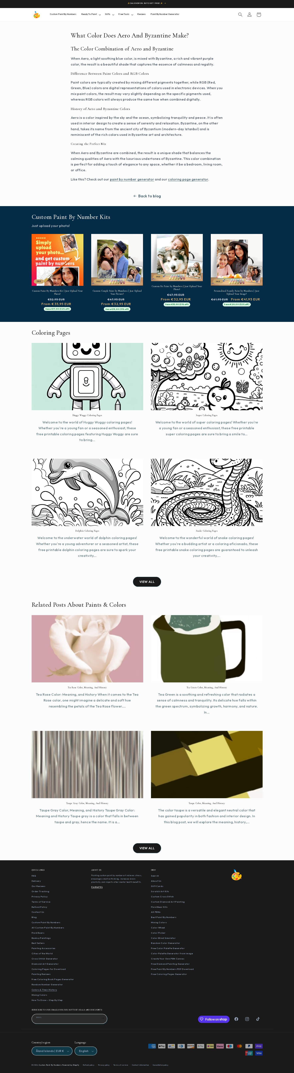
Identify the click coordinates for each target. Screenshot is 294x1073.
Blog (34, 917)
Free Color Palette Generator (168, 948)
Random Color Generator (165, 943)
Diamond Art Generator (45, 963)
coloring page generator (188, 179)
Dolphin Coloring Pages (87, 530)
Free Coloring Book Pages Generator (53, 979)
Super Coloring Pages (206, 415)
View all (147, 582)
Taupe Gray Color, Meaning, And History (87, 803)
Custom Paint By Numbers (46, 922)
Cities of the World (42, 953)
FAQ (34, 875)
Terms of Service (41, 901)
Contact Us (38, 912)
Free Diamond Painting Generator (170, 963)
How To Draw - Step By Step (47, 999)
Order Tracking (40, 891)
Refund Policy (39, 906)
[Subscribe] (102, 1018)
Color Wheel (158, 927)
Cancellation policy (160, 1065)
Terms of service (120, 1065)
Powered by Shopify (70, 1065)
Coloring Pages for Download (49, 968)
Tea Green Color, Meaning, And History (207, 687)
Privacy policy (104, 1065)
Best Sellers (38, 943)
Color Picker (158, 932)
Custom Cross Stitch (162, 896)
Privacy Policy (40, 896)
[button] (90, 14)
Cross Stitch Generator (45, 958)
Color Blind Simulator (163, 937)
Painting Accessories (44, 948)
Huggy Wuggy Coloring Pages (87, 415)
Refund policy (88, 1065)
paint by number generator (132, 179)
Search (155, 875)
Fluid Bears (38, 932)
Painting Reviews (41, 974)
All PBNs (156, 912)
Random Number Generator (47, 984)
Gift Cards (157, 886)
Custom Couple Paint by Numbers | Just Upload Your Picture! (117, 292)
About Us (156, 881)
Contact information (140, 1065)
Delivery (36, 881)
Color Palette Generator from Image (172, 953)
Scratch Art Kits (160, 891)
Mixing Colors (39, 994)
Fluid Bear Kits (159, 906)
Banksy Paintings (41, 937)
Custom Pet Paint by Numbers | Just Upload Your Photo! (177, 288)
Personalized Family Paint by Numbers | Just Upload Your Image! (236, 292)
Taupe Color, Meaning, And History (207, 803)
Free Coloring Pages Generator (169, 974)
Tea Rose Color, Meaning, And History (87, 687)
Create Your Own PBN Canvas (167, 958)
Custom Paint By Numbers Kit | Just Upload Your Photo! (57, 292)
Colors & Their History (44, 989)
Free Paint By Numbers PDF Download (172, 968)
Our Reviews (38, 886)
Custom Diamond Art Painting (168, 901)
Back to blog (149, 195)
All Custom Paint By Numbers (48, 927)
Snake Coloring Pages (207, 530)
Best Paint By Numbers (163, 917)
